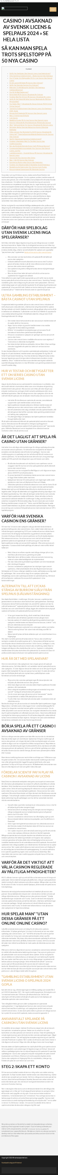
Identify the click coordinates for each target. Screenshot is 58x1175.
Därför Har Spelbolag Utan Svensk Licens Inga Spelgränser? (30, 74)
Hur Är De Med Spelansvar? (18, 92)
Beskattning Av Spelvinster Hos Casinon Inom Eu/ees (28, 167)
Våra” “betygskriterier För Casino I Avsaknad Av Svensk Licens (31, 125)
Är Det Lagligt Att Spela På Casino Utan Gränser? (26, 83)
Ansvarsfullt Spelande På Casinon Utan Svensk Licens (28, 113)
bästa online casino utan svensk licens (37, 252)
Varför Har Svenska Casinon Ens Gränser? (24, 85)
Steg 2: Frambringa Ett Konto (19, 116)
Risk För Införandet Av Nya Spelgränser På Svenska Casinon (30, 123)
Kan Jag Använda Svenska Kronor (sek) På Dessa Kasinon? (29, 146)
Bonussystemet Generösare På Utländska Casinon (27, 169)
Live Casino (13, 118)
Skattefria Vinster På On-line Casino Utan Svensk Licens (28, 120)
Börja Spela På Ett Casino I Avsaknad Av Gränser (26, 95)
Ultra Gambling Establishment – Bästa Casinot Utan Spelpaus (31, 76)
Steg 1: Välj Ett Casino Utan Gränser (21, 160)
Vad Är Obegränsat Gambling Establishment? (25, 139)
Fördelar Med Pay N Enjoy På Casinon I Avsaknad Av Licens (30, 97)
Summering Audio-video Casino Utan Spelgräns (26, 162)
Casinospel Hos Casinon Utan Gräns (22, 158)
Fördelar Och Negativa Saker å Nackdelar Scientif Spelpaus (29, 165)
